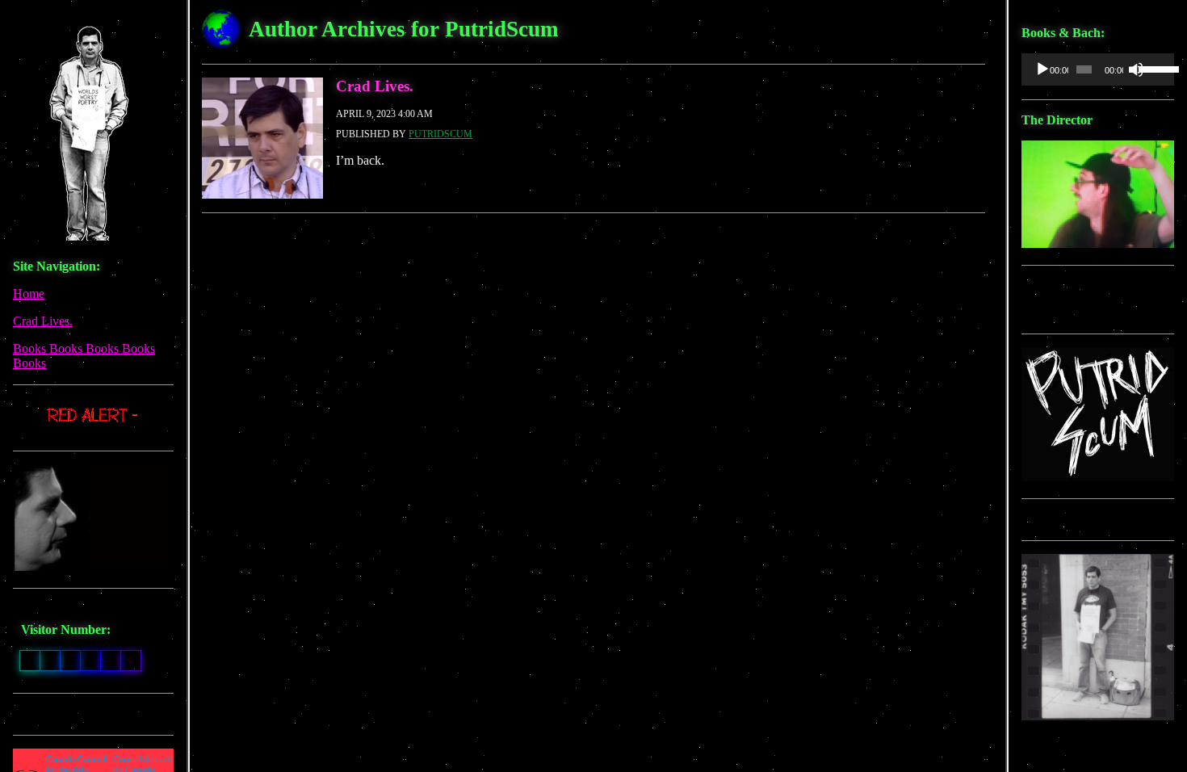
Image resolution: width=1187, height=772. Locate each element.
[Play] (1042, 69)
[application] (1097, 69)
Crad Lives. (43, 321)
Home (28, 293)
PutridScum (440, 134)
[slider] (1152, 67)
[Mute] (1136, 69)
